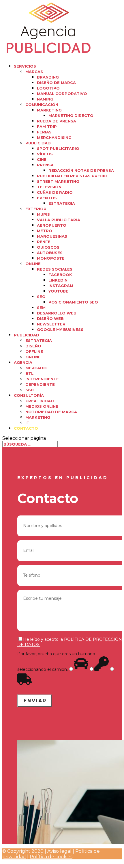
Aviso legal (59, 851)
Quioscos (48, 247)
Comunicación (41, 104)
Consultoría (29, 395)
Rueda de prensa (56, 121)
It (27, 422)
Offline (34, 351)
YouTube (58, 291)
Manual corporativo (62, 93)
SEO (41, 296)
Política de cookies (51, 856)
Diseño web (50, 318)
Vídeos (45, 154)
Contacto (26, 428)
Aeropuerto (51, 225)
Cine (41, 159)
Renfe (43, 241)
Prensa (45, 165)
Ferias (44, 132)
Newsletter (51, 324)
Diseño (33, 346)
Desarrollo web (56, 313)
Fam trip (47, 126)
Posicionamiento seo (73, 302)
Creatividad (39, 401)
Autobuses (50, 252)
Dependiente (40, 384)
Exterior (35, 208)
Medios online (41, 406)
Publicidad (38, 143)
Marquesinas (52, 236)
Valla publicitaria (58, 219)
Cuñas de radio (55, 192)
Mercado (36, 368)
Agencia (23, 362)
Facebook (60, 274)
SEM (41, 307)
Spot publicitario (58, 148)
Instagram (60, 285)
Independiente (42, 379)
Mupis (43, 214)
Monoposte (51, 258)
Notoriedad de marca (51, 411)
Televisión (49, 187)
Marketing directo (70, 115)
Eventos (47, 197)
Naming (45, 99)
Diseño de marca (56, 82)
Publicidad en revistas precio (72, 176)
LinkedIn (57, 280)
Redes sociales (54, 269)
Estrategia (61, 203)
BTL (29, 373)
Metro (44, 230)
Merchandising (54, 137)
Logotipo (48, 88)
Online (33, 263)
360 (29, 390)
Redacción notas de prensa (81, 170)
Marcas (34, 71)
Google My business (60, 329)
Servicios (25, 66)
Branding (48, 77)
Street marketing (58, 181)
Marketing (49, 110)
